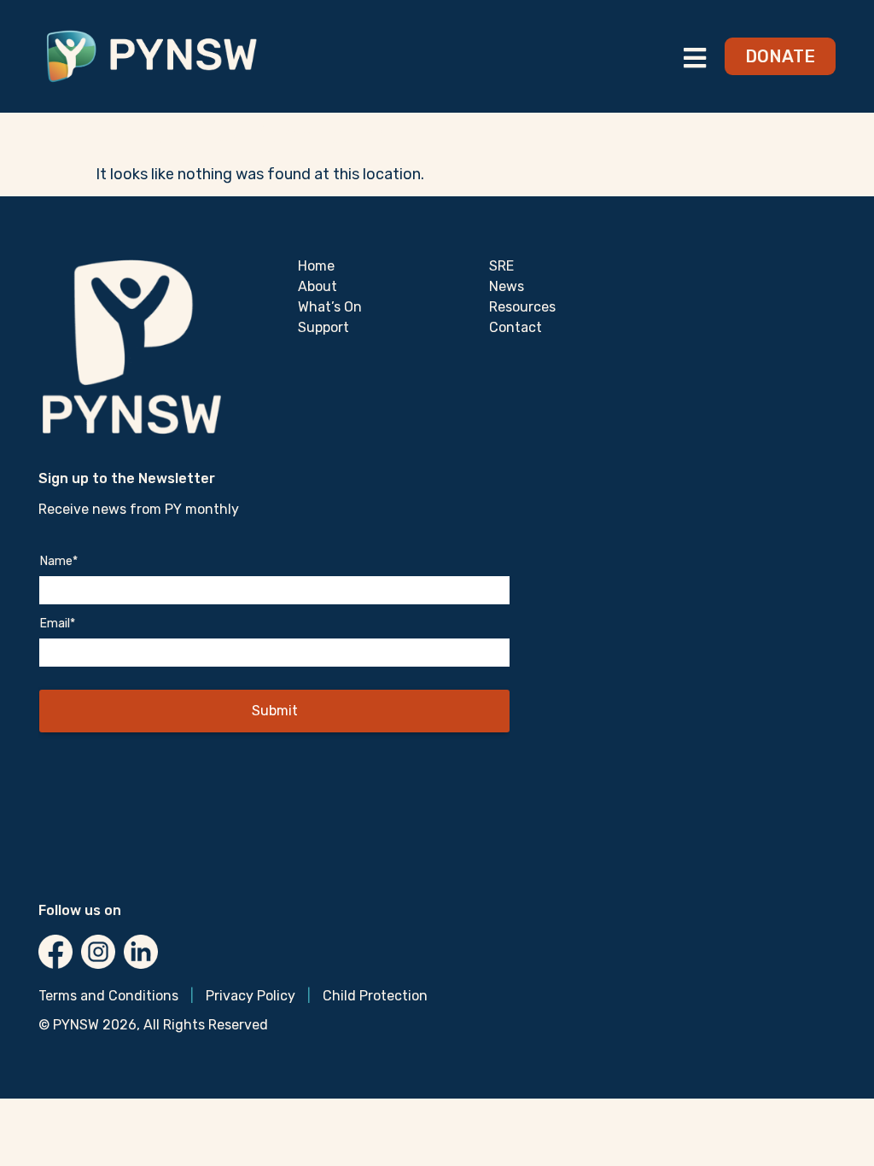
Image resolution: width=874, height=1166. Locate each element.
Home (316, 266)
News (506, 286)
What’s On (330, 307)
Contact (515, 327)
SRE (501, 266)
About (317, 286)
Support (323, 327)
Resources (522, 307)
